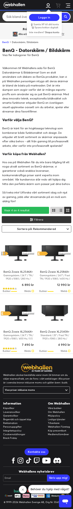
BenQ (5, 42)
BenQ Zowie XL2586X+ (54, 271)
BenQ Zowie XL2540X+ (54, 331)
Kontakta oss (36, 452)
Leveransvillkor (11, 412)
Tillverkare (54, 423)
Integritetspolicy (12, 430)
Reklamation (10, 423)
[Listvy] (53, 210)
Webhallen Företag (59, 426)
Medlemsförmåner (58, 434)
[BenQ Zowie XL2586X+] (54, 253)
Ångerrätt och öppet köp (17, 419)
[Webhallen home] (13, 5)
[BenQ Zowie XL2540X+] (54, 313)
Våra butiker (55, 408)
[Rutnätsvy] (67, 210)
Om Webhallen (56, 412)
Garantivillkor (10, 415)
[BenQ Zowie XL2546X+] (18, 253)
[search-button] (66, 17)
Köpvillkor (8, 408)
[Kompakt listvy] (60, 210)
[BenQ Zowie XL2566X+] (18, 313)
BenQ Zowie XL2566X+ (18, 331)
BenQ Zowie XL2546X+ (18, 271)
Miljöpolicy (54, 415)
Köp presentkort (57, 430)
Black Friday (10, 438)
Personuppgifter (12, 426)
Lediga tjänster (56, 419)
